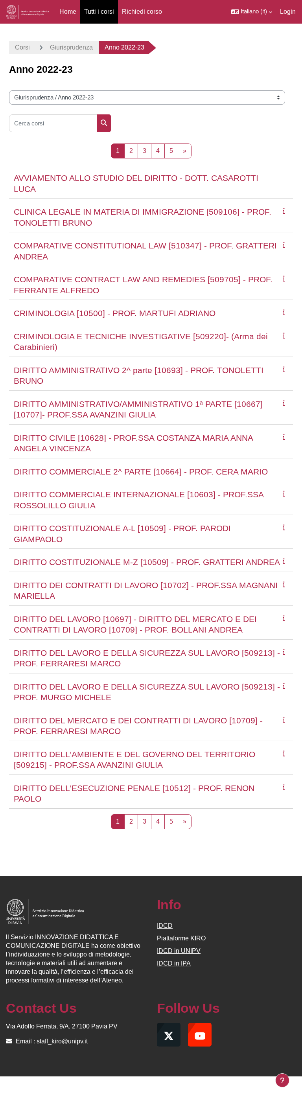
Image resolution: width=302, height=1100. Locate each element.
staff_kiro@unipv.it (62, 1041)
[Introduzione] (285, 211)
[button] (251, 12)
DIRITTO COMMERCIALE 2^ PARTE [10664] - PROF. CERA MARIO (141, 471)
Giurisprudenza (71, 47)
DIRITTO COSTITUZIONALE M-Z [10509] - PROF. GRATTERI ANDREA (147, 562)
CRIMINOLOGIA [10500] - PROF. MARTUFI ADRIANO (114, 313)
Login (288, 11)
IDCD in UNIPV (179, 950)
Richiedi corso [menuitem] (142, 11)
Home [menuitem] (67, 11)
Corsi (22, 47)
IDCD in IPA (174, 963)
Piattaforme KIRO (181, 938)
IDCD (165, 925)
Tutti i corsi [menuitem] (99, 11)
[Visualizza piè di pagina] (282, 1080)
